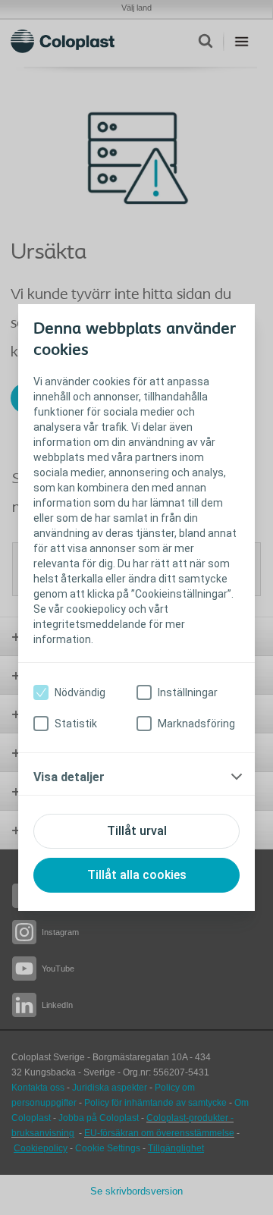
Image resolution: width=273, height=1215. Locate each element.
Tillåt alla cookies (137, 875)
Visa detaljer (69, 777)
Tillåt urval (137, 831)
